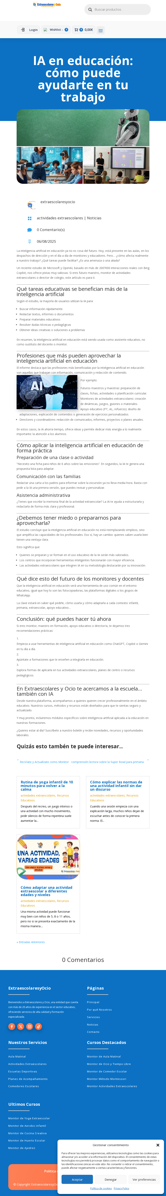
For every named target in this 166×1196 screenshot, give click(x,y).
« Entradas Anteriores (31, 942)
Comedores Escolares (23, 1086)
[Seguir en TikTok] (38, 1026)
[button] (158, 1145)
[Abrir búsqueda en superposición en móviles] (117, 9)
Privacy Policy (121, 1188)
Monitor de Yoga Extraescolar (29, 1118)
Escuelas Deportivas (22, 1071)
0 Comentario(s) (51, 229)
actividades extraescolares (60, 217)
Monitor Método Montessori (106, 1079)
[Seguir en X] (20, 1026)
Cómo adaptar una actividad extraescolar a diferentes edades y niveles (46, 891)
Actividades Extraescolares (27, 1064)
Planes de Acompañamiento (28, 1079)
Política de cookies (101, 1188)
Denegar (111, 1179)
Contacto (93, 1032)
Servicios (93, 1017)
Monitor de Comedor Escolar (107, 1071)
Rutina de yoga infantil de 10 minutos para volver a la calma (47, 786)
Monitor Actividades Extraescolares (112, 1086)
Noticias (94, 217)
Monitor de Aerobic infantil (27, 1126)
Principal (93, 1002)
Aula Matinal (17, 1056)
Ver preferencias (144, 1179)
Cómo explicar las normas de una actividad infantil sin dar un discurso (116, 786)
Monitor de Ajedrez (21, 1148)
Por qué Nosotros (99, 1009)
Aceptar (77, 1179)
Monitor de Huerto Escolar (26, 1140)
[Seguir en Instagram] (29, 1026)
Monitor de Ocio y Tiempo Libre (109, 1064)
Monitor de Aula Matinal (104, 1056)
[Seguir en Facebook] (11, 1026)
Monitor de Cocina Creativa (27, 1133)
